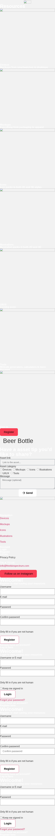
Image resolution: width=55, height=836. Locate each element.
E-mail (3, 597)
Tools (16, 473)
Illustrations (45, 469)
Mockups (20, 469)
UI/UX (6, 473)
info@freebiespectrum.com (14, 566)
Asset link (5, 458)
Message (5, 476)
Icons (32, 469)
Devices (7, 469)
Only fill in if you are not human (16, 632)
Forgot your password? (12, 700)
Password (5, 607)
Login (3, 549)
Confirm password (10, 617)
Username (5, 587)
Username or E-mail (11, 658)
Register (5, 552)
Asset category (8, 466)
